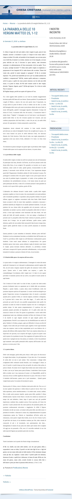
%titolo (8, 475)
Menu (38, 17)
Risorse (25, 468)
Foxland (50, 490)
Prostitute (55, 98)
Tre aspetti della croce (59, 96)
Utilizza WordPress (26, 490)
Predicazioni (17, 468)
